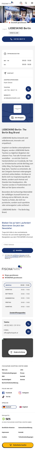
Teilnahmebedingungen (25, 437)
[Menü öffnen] (32, 3)
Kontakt (20, 432)
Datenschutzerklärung (25, 427)
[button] (17, 117)
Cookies (4, 437)
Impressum (5, 432)
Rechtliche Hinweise (8, 427)
